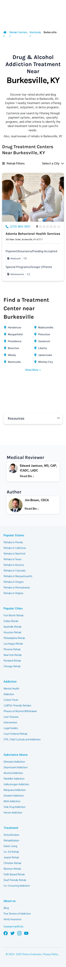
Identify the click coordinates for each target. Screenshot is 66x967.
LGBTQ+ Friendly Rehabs (17, 705)
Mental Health (11, 689)
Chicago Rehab (12, 666)
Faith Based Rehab (14, 874)
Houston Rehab (12, 632)
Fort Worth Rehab (14, 615)
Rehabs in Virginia (13, 593)
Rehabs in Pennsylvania (17, 587)
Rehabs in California (15, 548)
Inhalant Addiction (14, 796)
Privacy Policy (50, 954)
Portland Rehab (12, 661)
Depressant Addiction (16, 767)
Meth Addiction (12, 801)
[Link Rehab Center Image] (33, 197)
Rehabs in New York (14, 554)
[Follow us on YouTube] (26, 933)
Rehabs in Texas (12, 559)
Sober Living (10, 846)
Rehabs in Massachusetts (18, 576)
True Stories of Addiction (17, 914)
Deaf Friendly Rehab (15, 880)
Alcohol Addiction (13, 773)
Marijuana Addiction (15, 790)
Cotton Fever (11, 700)
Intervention (10, 722)
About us (10, 901)
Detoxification (11, 835)
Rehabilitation (11, 840)
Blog (6, 908)
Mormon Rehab (12, 869)
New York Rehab (13, 655)
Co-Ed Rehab (11, 852)
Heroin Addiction (13, 813)
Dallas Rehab (11, 621)
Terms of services (31, 954)
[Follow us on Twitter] (12, 933)
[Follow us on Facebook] (6, 933)
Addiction (10, 681)
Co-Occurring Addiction (17, 886)
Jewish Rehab (11, 857)
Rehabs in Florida (13, 542)
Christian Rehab (12, 863)
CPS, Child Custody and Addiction (22, 739)
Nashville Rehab (12, 627)
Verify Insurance (12, 919)
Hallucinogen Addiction (16, 784)
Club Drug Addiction (15, 807)
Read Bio (26, 476)
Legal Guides (11, 728)
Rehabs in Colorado (15, 571)
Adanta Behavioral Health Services (33, 234)
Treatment (11, 828)
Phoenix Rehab (12, 649)
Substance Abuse (16, 754)
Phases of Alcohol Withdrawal (20, 711)
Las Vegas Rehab (13, 644)
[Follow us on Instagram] (19, 933)
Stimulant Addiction (14, 762)
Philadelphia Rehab (14, 638)
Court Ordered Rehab (15, 734)
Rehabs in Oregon (14, 582)
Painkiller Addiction (14, 779)
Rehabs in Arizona (14, 565)
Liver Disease (11, 717)
